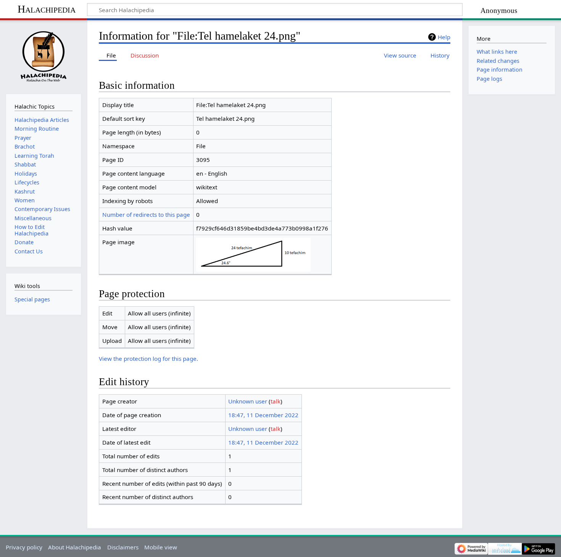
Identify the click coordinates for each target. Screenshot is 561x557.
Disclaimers (123, 547)
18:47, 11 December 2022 (263, 415)
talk (275, 401)
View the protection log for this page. (148, 358)
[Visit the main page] (43, 56)
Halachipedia (47, 9)
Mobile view (160, 547)
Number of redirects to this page (146, 214)
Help (444, 37)
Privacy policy (24, 547)
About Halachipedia (74, 547)
